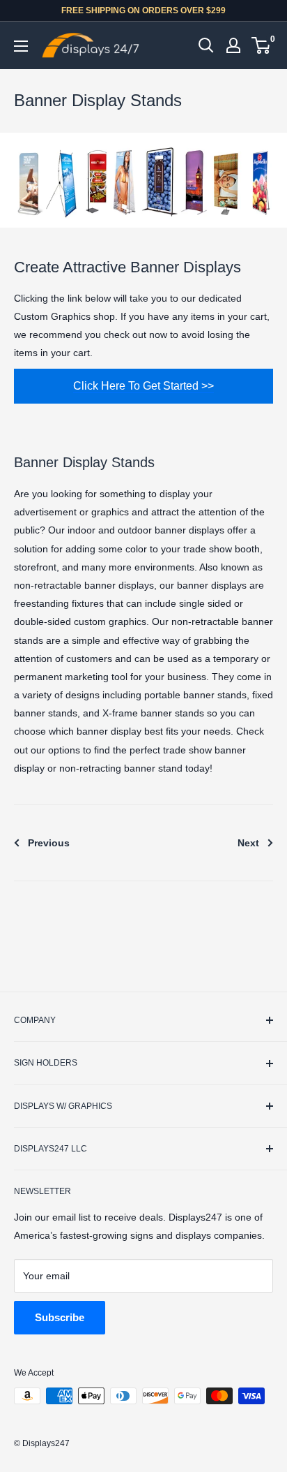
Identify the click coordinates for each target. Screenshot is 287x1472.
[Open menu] (21, 46)
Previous (49, 842)
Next (248, 842)
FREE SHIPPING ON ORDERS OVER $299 (143, 10)
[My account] (233, 45)
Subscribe (59, 1317)
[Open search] (206, 45)
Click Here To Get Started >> (143, 386)
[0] (261, 45)
